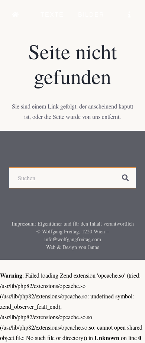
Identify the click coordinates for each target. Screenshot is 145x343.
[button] (69, 14)
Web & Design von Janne (72, 246)
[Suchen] (125, 178)
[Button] (15, 15)
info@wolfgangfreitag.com (72, 239)
